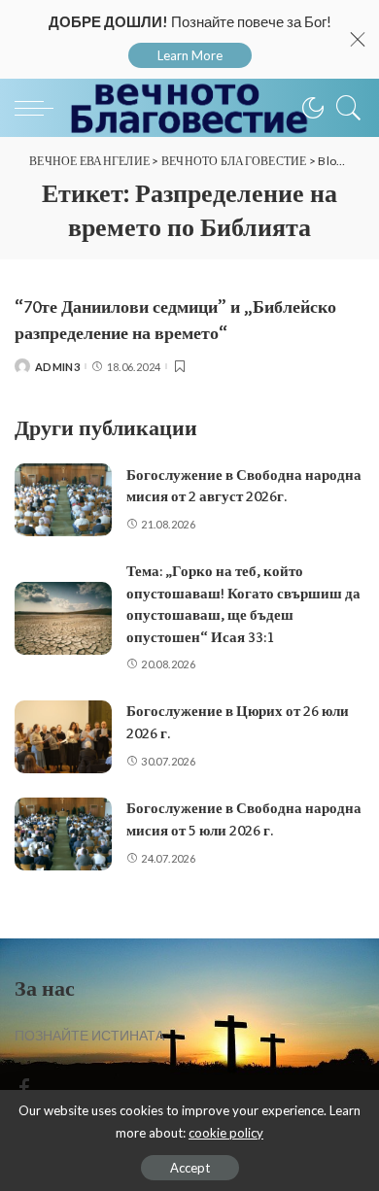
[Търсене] (344, 108)
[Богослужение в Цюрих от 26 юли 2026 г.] (63, 736)
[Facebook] (24, 1089)
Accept (190, 1167)
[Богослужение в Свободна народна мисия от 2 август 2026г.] (63, 499)
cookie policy (226, 1132)
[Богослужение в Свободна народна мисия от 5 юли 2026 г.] (63, 834)
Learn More (190, 55)
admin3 (57, 366)
